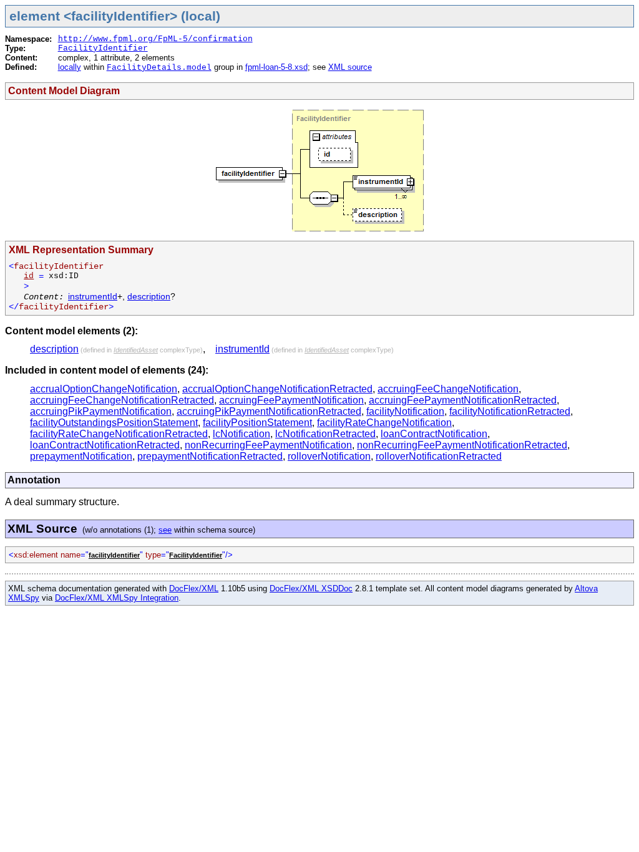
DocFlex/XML (193, 588)
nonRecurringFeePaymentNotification (268, 445)
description (148, 296)
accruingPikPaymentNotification (101, 411)
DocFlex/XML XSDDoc (311, 588)
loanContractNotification (434, 433)
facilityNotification (405, 411)
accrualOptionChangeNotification (103, 389)
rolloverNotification (329, 456)
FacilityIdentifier (103, 48)
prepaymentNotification (81, 456)
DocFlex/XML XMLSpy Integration (116, 598)
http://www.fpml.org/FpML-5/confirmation (155, 39)
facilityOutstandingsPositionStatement (114, 422)
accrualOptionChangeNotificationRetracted (277, 389)
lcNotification (241, 433)
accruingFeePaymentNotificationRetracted (463, 400)
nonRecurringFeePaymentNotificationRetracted (462, 445)
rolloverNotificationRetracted (439, 456)
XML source (350, 67)
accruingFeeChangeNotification (448, 389)
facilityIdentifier (114, 555)
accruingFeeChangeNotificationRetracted (122, 400)
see (165, 530)
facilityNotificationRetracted (509, 411)
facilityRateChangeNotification (384, 422)
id (29, 276)
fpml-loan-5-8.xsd (276, 67)
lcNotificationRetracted (325, 433)
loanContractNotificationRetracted (105, 445)
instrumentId (92, 296)
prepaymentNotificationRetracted (210, 456)
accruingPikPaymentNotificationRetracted (269, 411)
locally (69, 67)
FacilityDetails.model (159, 67)
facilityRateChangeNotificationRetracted (119, 433)
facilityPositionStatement (257, 422)
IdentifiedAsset (136, 350)
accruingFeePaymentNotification (291, 400)
